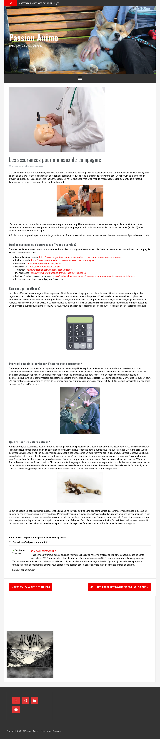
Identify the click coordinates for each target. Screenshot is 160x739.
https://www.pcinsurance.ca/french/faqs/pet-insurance (58, 273)
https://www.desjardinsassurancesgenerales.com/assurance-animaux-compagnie (80, 257)
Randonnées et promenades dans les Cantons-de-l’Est (46, 3)
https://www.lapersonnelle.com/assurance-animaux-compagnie (63, 260)
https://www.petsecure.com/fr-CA (44, 263)
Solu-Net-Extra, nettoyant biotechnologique (119, 587)
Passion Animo (33, 37)
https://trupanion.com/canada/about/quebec (49, 270)
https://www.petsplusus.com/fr (44, 266)
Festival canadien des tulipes (30, 587)
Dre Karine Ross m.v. (37, 166)
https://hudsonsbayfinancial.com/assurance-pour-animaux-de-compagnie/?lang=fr (94, 276)
